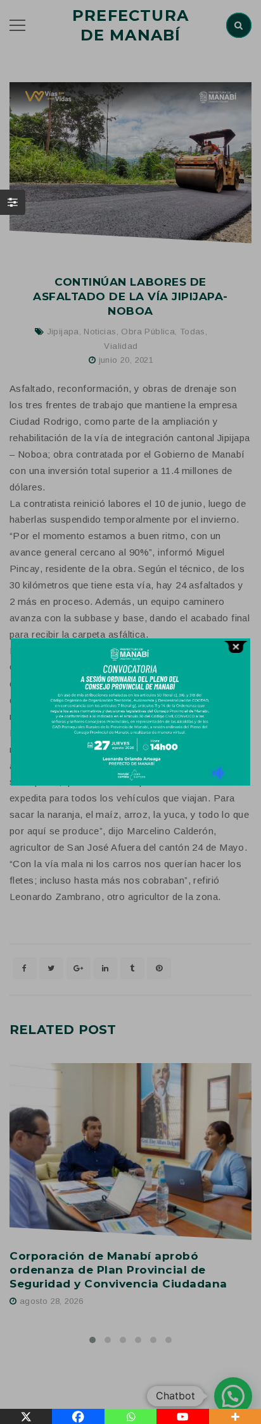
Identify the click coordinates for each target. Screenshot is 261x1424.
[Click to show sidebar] (12, 202)
